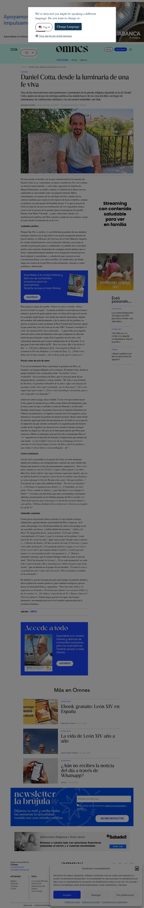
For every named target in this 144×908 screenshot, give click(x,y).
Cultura (24, 67)
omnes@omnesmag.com (20, 870)
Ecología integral (39, 881)
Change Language (68, 26)
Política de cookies (72, 901)
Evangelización (38, 886)
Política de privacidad (91, 901)
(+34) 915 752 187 (17, 867)
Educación (36, 884)
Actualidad (16, 876)
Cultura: (63, 60)
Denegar (96, 895)
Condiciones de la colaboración (114, 901)
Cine (74, 60)
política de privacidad (115, 806)
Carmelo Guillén (28, 105)
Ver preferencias (125, 895)
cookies (80, 808)
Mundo (14, 881)
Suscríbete (120, 49)
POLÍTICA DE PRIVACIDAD (43, 905)
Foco (34, 876)
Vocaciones (36, 891)
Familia (34, 889)
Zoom (13, 889)
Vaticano (14, 884)
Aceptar (67, 895)
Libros (83, 60)
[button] (137, 868)
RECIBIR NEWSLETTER (112, 818)
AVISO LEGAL (28, 905)
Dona (108, 49)
